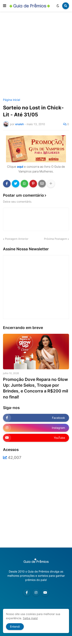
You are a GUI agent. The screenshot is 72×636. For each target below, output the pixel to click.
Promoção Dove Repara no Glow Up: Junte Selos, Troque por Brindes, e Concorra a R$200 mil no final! (35, 388)
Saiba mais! (30, 618)
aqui (20, 166)
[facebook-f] (26, 592)
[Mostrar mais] (51, 183)
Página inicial (11, 99)
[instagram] (36, 592)
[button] (4, 5)
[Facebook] (7, 183)
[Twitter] (15, 183)
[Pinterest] (33, 183)
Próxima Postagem (55, 238)
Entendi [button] (15, 626)
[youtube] (45, 592)
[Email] (42, 183)
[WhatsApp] (24, 183)
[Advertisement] (36, 55)
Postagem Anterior (16, 238)
